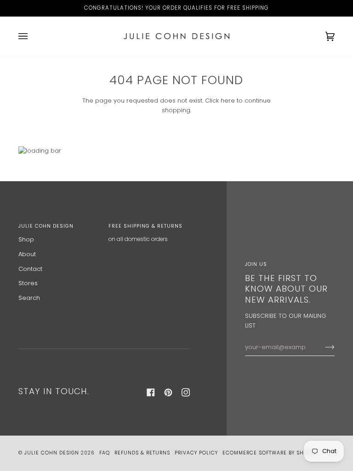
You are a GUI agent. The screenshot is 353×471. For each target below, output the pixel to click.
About (27, 254)
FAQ (104, 452)
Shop (26, 239)
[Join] (322, 347)
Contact (30, 268)
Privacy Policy (196, 452)
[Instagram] (186, 392)
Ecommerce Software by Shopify (270, 452)
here (228, 100)
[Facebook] (151, 392)
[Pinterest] (168, 392)
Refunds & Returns (142, 452)
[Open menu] (32, 36)
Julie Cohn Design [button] (46, 226)
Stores (28, 283)
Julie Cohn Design (51, 452)
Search (29, 297)
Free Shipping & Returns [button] (145, 226)
